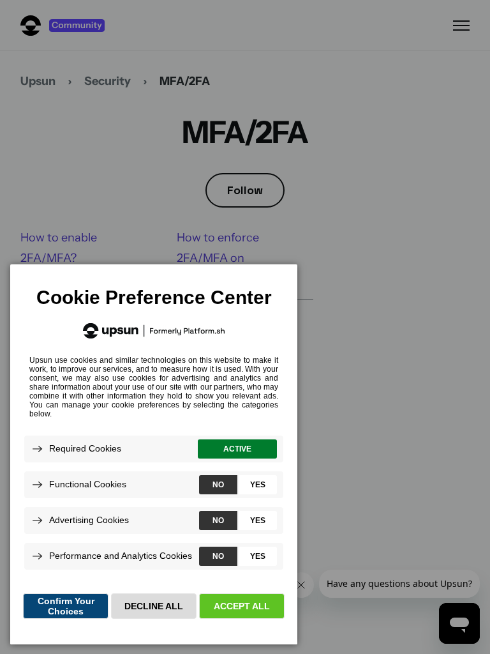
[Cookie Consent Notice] (153, 454)
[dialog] (153, 454)
